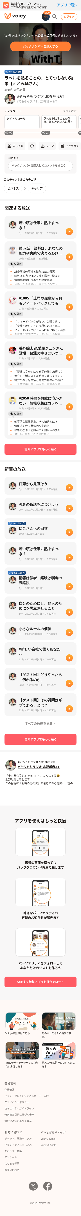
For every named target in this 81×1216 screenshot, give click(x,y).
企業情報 (9, 1089)
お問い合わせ (11, 1170)
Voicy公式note (48, 1145)
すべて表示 (69, 111)
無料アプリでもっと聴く (41, 449)
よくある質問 (11, 1163)
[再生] (69, 231)
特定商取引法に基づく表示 (19, 1114)
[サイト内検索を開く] (55, 16)
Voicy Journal (48, 1138)
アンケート (10, 1157)
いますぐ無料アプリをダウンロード (40, 982)
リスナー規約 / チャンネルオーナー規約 (26, 1096)
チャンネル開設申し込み (18, 1138)
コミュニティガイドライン (19, 1108)
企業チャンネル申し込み (18, 1145)
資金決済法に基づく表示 (18, 1121)
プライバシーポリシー (16, 1102)
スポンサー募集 (13, 1151)
